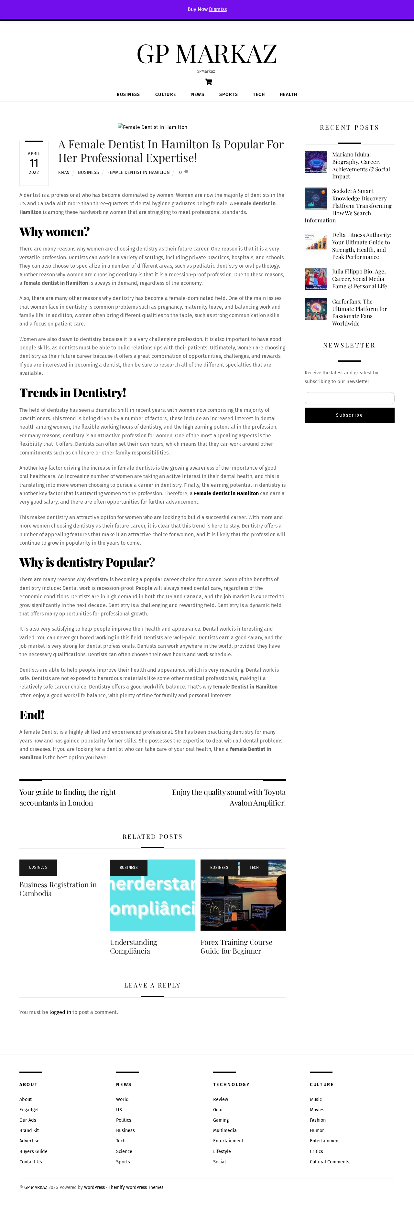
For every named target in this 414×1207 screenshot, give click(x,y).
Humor (317, 1130)
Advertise (29, 1141)
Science (124, 1151)
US (119, 1110)
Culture (165, 94)
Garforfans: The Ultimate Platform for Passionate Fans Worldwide (359, 312)
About (25, 1099)
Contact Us (30, 1162)
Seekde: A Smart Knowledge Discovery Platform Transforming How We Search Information (348, 205)
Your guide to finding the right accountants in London (67, 797)
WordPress (94, 1187)
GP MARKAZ (35, 1187)
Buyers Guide (33, 1151)
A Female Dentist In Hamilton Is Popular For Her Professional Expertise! (171, 150)
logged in (60, 1012)
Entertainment (228, 1141)
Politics (123, 1120)
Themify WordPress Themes (136, 1187)
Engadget (29, 1110)
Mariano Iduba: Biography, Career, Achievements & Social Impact (361, 165)
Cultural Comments (329, 1162)
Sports (228, 94)
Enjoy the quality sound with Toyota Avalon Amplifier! (229, 797)
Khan (64, 172)
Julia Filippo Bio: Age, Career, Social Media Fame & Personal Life (359, 278)
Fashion (318, 1120)
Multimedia (225, 1130)
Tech (259, 94)
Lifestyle (222, 1151)
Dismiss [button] (218, 9)
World (122, 1099)
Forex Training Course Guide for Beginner (236, 946)
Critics (316, 1151)
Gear (218, 1110)
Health (288, 94)
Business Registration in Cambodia (58, 889)
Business (128, 94)
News (198, 94)
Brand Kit (29, 1130)
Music (316, 1099)
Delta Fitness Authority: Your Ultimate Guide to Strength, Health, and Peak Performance (362, 245)
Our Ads (27, 1120)
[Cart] (208, 81)
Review (220, 1099)
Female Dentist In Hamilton (138, 172)
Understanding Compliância (133, 946)
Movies (317, 1110)
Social (219, 1162)
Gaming (221, 1120)
